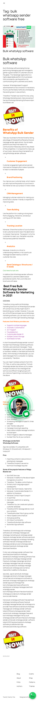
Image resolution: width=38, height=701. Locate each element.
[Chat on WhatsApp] (32, 695)
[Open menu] (4, 3)
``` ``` (19, 411)
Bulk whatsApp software (18, 51)
